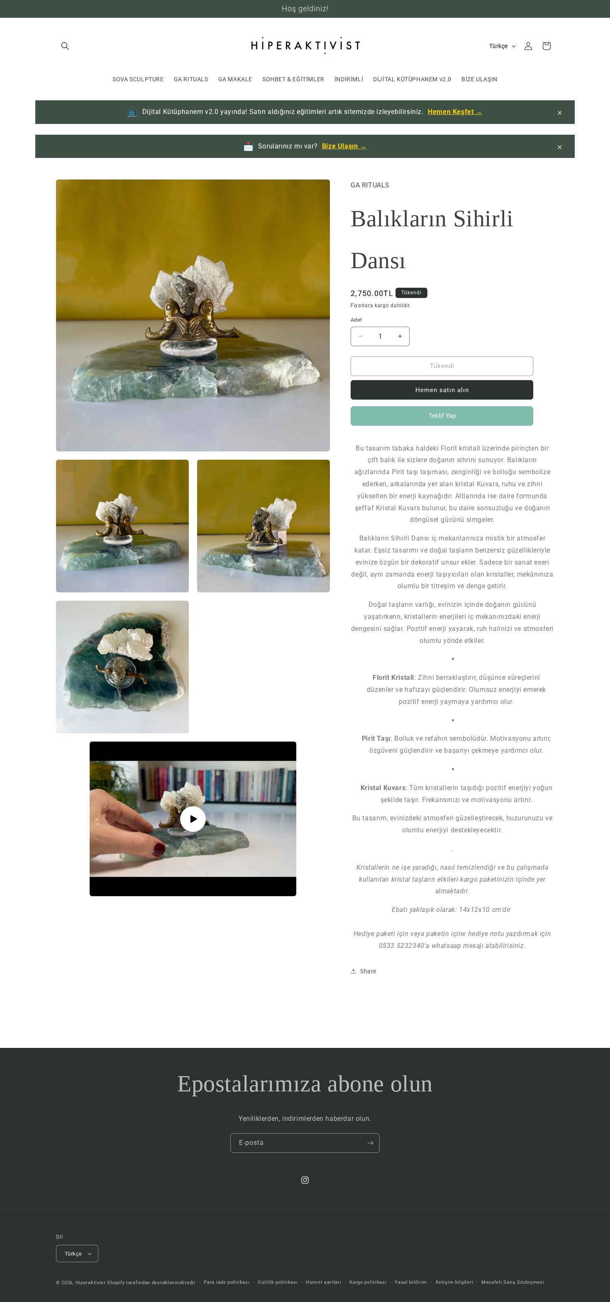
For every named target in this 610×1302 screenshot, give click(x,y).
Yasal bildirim (411, 1282)
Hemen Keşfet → (455, 112)
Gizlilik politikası (278, 1282)
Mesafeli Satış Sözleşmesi (512, 1282)
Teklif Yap (442, 419)
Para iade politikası (226, 1282)
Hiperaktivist (91, 1282)
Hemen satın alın (442, 390)
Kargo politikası (367, 1282)
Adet (356, 320)
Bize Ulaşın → (344, 146)
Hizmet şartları (324, 1282)
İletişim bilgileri (454, 1282)
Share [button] (368, 971)
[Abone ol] (370, 1143)
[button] (65, 46)
